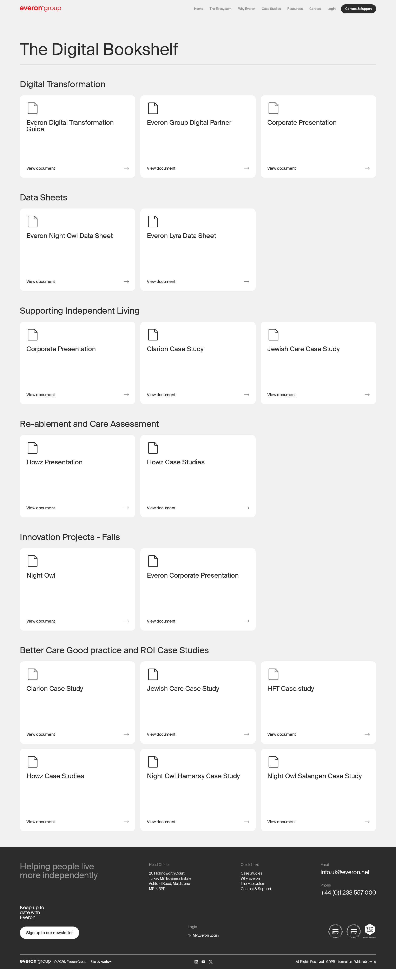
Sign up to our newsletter (49, 932)
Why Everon (250, 878)
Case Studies (251, 873)
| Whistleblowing (364, 962)
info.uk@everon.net (345, 872)
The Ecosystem (253, 883)
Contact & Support (358, 9)
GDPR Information (338, 962)
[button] (246, 8)
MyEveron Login (205, 935)
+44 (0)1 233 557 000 (348, 892)
